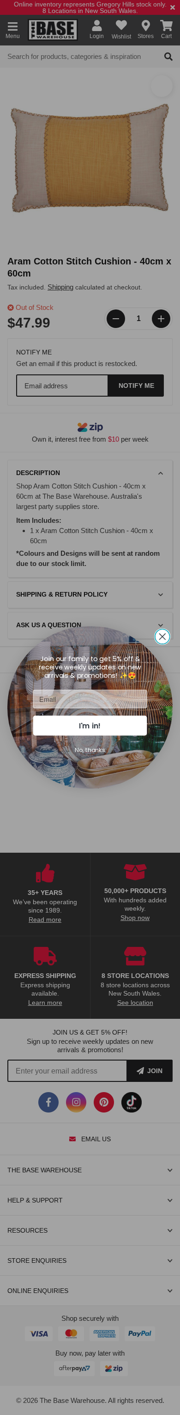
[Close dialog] (162, 636)
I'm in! (90, 725)
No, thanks (90, 750)
